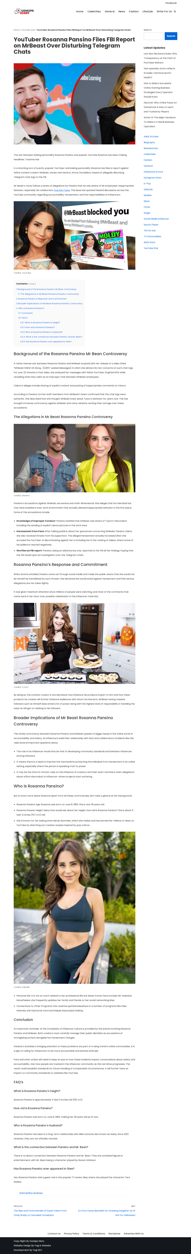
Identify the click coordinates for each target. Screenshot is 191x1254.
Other (147, 207)
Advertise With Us (134, 1233)
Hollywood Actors (153, 171)
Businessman (151, 148)
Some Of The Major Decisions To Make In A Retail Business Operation (160, 122)
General (110, 11)
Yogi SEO (37, 1250)
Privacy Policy (71, 1233)
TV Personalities (152, 236)
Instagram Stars (152, 177)
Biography (149, 142)
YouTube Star (28, 30)
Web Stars (149, 242)
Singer (147, 213)
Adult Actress (151, 136)
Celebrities (94, 11)
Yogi (36, 1245)
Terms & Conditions (93, 1233)
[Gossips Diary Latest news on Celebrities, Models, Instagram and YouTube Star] (24, 11)
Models (148, 195)
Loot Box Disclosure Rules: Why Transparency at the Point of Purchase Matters (160, 58)
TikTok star (150, 230)
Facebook (171, 3)
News (121, 11)
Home (79, 11)
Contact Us (54, 1233)
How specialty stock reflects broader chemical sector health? (159, 73)
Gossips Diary (37, 1241)
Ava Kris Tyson (62, 190)
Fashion (134, 11)
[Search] (175, 11)
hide (32, 284)
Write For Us (164, 11)
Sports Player (151, 224)
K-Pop (147, 183)
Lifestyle (148, 11)
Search (148, 29)
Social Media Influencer (156, 218)
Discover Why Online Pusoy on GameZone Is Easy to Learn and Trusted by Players (160, 107)
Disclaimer (114, 1233)
